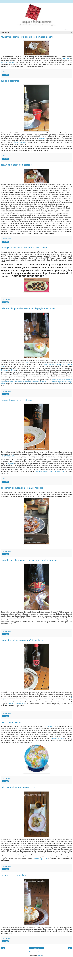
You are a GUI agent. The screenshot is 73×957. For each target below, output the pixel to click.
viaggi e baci (49, 726)
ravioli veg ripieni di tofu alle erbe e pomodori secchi (27, 37)
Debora (10, 704)
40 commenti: (7, 238)
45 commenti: (7, 866)
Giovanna (4, 370)
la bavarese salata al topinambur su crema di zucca (28, 382)
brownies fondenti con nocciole (16, 165)
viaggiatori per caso (57, 738)
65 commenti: (7, 479)
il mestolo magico (21, 704)
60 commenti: (7, 391)
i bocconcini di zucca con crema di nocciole (50, 471)
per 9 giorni (65, 58)
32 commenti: (7, 778)
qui (25, 66)
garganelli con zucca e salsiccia (16, 400)
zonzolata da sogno (7, 62)
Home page (36, 948)
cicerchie (41, 138)
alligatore (10, 464)
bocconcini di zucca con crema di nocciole (22, 488)
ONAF (27, 362)
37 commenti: (7, 631)
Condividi (5, 75)
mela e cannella (19, 142)
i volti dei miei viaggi (11, 722)
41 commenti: (7, 938)
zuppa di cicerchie (10, 81)
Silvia (13, 370)
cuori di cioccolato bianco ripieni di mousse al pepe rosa (29, 560)
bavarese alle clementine (13, 875)
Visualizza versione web (36, 952)
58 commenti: (7, 713)
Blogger (40, 955)
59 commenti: (7, 72)
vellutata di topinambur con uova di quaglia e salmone (28, 308)
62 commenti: (7, 299)
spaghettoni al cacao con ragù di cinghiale (22, 640)
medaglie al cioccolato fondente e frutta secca (24, 247)
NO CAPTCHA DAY (8, 456)
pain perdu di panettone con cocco (18, 787)
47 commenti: (7, 156)
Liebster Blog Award (40, 859)
